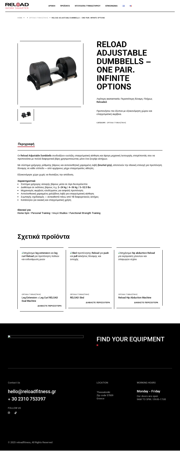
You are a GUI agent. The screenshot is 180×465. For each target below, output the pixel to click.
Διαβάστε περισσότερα (50, 306)
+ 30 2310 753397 (27, 399)
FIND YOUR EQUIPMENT (131, 340)
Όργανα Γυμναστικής (116, 123)
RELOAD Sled (77, 298)
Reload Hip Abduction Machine (134, 298)
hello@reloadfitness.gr (32, 392)
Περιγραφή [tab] (26, 144)
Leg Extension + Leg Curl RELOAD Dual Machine (40, 299)
